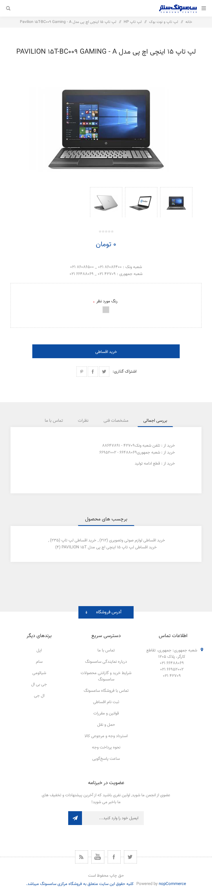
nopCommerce (172, 884)
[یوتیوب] (97, 856)
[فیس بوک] (114, 856)
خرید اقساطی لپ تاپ (78, 540)
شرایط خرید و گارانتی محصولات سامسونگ (106, 676)
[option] (176, 202)
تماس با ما (106, 650)
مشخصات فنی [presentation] (116, 420)
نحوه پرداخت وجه (106, 747)
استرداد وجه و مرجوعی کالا (106, 736)
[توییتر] (130, 856)
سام (39, 662)
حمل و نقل (106, 725)
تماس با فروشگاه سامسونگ (106, 691)
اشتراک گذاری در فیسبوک (93, 371)
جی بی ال (39, 684)
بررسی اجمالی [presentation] (155, 420)
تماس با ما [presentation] (54, 420)
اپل (39, 650)
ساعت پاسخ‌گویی (106, 759)
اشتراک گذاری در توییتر (104, 371)
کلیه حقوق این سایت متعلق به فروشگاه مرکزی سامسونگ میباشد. (80, 884)
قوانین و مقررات (106, 713)
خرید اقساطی (106, 352)
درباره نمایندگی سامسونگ (106, 662)
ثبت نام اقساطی (106, 702)
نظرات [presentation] (83, 420)
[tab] (155, 421)
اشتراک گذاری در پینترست (81, 371)
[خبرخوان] (81, 856)
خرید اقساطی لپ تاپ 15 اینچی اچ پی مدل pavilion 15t (109, 547)
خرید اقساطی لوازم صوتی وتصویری (137, 540)
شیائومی (39, 673)
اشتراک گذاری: (124, 371)
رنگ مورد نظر (107, 301)
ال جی (39, 696)
